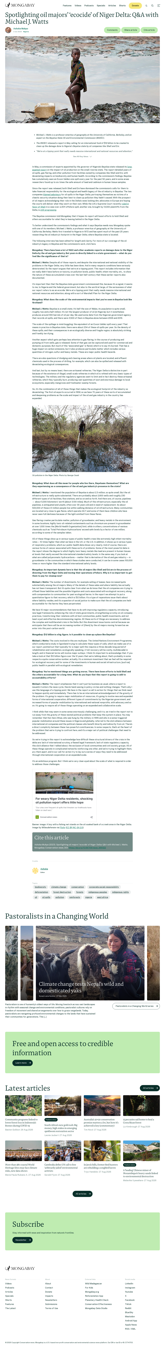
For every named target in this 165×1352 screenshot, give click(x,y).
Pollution (59, 897)
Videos (78, 5)
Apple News (131, 1325)
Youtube (129, 1292)
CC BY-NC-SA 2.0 (74, 827)
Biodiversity (40, 887)
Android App (131, 1320)
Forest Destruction (62, 892)
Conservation (77, 887)
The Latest (10, 1308)
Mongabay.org (92, 1292)
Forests (79, 892)
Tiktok (128, 1304)
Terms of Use (51, 1308)
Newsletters (51, 1300)
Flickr (62, 827)
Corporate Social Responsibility (104, 887)
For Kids (89, 1288)
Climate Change (58, 887)
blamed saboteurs (52, 194)
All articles (148, 1088)
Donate (135, 5)
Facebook (130, 1300)
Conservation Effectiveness (98, 1304)
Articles (112, 5)
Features (67, 5)
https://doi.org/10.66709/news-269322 (87, 848)
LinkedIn (129, 1283)
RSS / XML (130, 1329)
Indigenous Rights (120, 892)
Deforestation (41, 892)
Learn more (21, 1063)
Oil (36, 897)
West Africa (102, 897)
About (48, 1283)
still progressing (48, 210)
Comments (112, 30)
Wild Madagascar (93, 1283)
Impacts (49, 1296)
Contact (49, 1288)
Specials (101, 5)
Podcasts (89, 5)
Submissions (51, 1304)
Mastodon (130, 1316)
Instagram (130, 1288)
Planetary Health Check (96, 1300)
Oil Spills (46, 897)
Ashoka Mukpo (20, 28)
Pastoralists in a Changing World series (135, 1006)
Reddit (128, 1308)
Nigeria (26, 32)
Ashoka (44, 869)
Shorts (122, 5)
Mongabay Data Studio (96, 1308)
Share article (130, 30)
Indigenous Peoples (97, 892)
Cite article (149, 30)
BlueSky (129, 1312)
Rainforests (74, 897)
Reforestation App (94, 1296)
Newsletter (20, 1240)
